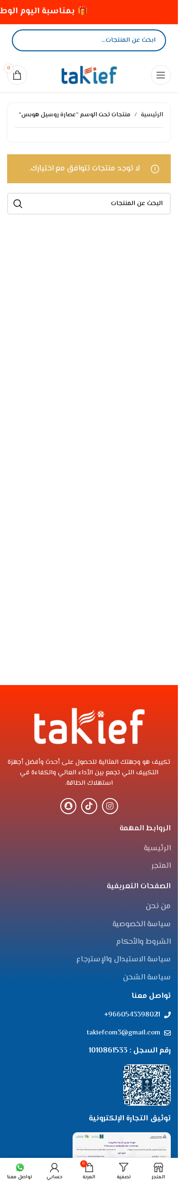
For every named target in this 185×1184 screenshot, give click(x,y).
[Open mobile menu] (161, 75)
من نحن (158, 907)
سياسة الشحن (147, 978)
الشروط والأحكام (143, 942)
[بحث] (27, 40)
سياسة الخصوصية (141, 925)
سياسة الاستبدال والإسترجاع (123, 960)
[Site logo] (89, 75)
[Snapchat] (68, 806)
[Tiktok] (89, 806)
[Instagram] (110, 806)
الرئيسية (152, 115)
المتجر (161, 866)
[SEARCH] (18, 204)
